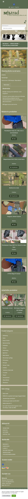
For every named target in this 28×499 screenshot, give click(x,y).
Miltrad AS (5, 43)
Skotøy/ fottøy (6, 365)
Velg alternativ (15, 167)
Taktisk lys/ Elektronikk (8, 370)
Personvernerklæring (9, 454)
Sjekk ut (5, 448)
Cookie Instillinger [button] (6, 495)
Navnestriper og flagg (7, 357)
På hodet (5, 362)
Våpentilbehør (14, 43)
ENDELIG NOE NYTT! (7, 403)
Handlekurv (6, 446)
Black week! (5, 393)
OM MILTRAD (6, 428)
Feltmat (4, 348)
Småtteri (5, 367)
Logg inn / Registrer (14, 7)
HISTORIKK (5, 432)
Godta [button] (13, 495)
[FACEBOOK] (3, 464)
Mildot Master (6, 355)
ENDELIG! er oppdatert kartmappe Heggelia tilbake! (14, 396)
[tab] (6, 84)
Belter (4, 338)
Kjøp (15, 138)
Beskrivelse (6, 84)
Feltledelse (5, 345)
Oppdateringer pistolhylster (9, 398)
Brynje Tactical (6, 340)
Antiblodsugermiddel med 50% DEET (11, 401)
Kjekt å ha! (5, 352)
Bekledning (5, 335)
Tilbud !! (4, 375)
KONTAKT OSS (6, 434)
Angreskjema (7, 452)
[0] (24, 23)
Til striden (5, 372)
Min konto (6, 444)
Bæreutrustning (6, 343)
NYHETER (5, 430)
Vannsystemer (6, 377)
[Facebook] (14, 4)
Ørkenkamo (5, 382)
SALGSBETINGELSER (8, 450)
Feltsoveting (5, 350)
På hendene (5, 360)
